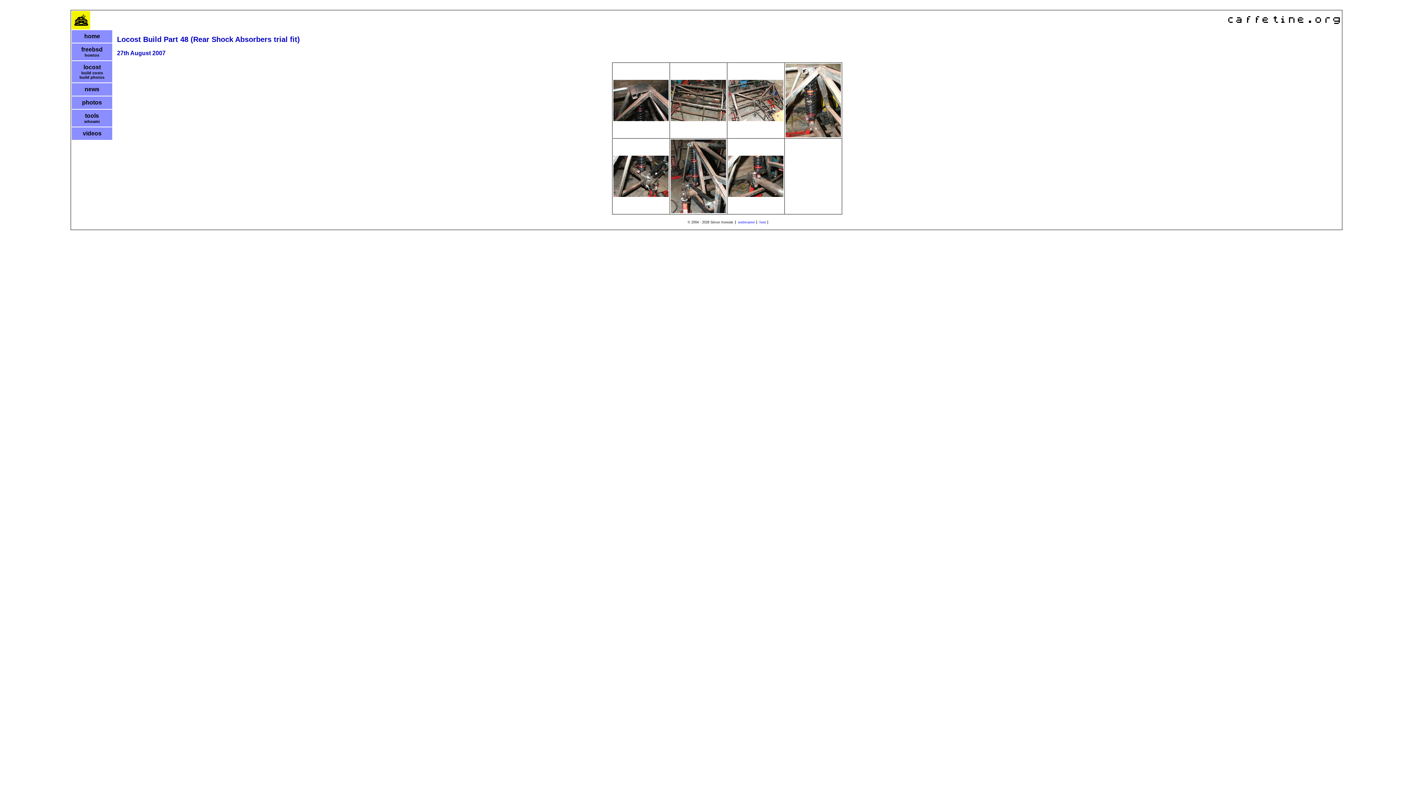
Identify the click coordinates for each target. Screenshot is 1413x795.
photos (92, 102)
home (92, 36)
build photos (92, 77)
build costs (92, 73)
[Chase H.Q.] (81, 28)
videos (92, 133)
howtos (92, 55)
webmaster (746, 222)
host (762, 222)
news (92, 89)
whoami (92, 121)
